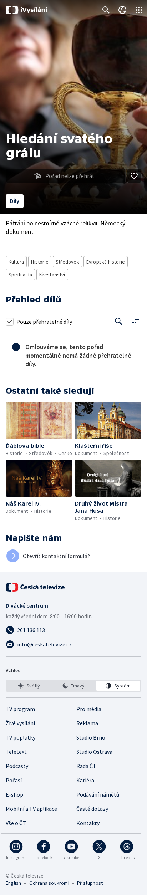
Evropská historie (105, 262)
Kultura (16, 262)
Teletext (16, 751)
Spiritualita (20, 274)
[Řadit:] (135, 321)
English (13, 883)
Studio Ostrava (94, 751)
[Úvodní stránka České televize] (36, 587)
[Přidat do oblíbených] (134, 176)
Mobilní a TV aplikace (31, 808)
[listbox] (73, 686)
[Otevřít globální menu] (139, 10)
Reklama (87, 723)
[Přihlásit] (122, 10)
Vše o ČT (16, 823)
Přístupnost (90, 883)
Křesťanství (52, 274)
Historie (40, 262)
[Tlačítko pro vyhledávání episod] (119, 321)
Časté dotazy (92, 808)
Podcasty (17, 765)
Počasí (14, 780)
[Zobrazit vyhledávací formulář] (106, 10)
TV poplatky (20, 737)
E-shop (14, 794)
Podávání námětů (97, 794)
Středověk (67, 262)
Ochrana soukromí (49, 883)
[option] (29, 686)
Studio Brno (90, 737)
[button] (39, 420)
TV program (20, 708)
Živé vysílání (20, 723)
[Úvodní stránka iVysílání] (26, 10)
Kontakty (88, 823)
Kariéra (85, 780)
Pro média (88, 708)
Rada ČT (86, 765)
